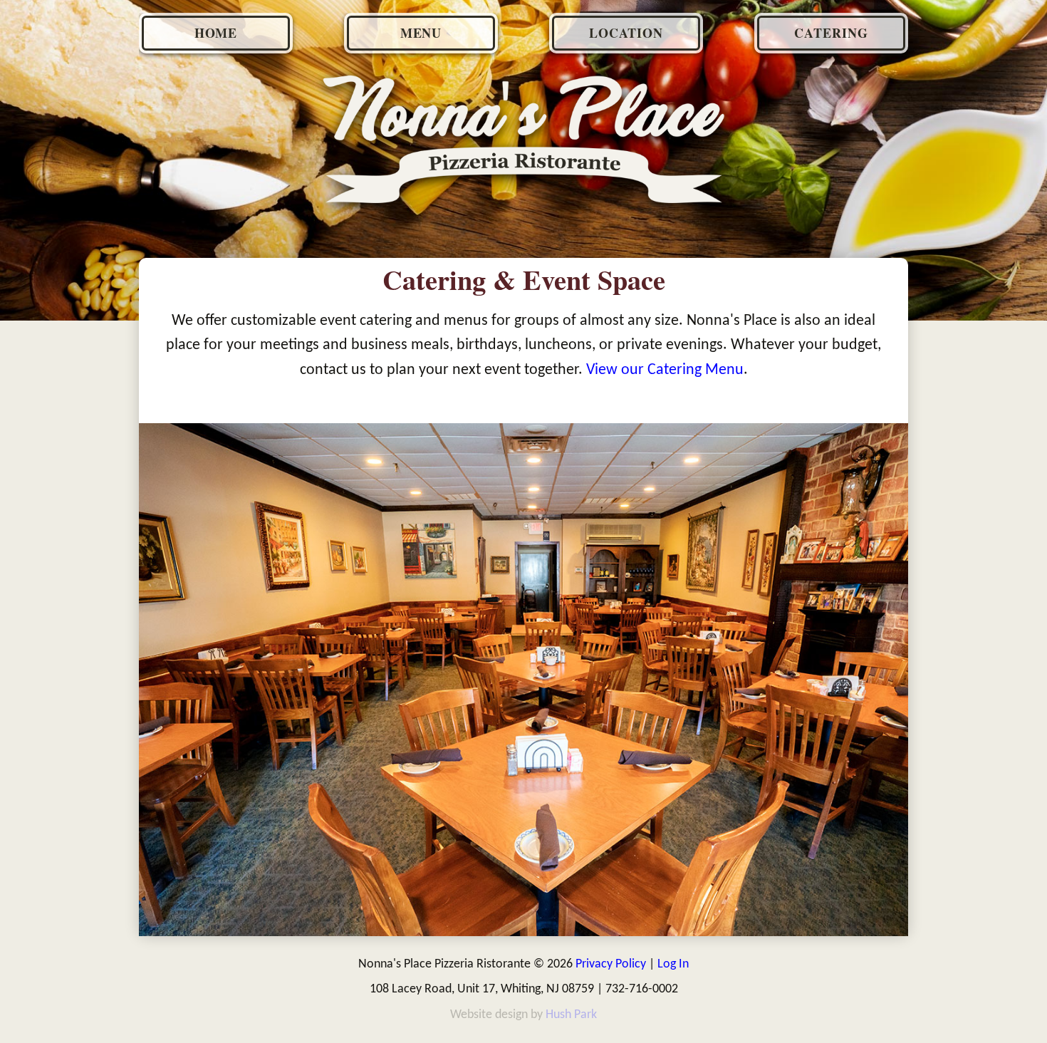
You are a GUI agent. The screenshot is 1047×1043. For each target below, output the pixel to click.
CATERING (831, 33)
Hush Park (571, 1015)
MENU (421, 33)
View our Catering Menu (665, 370)
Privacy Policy (610, 964)
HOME (216, 33)
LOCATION (626, 33)
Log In (673, 964)
